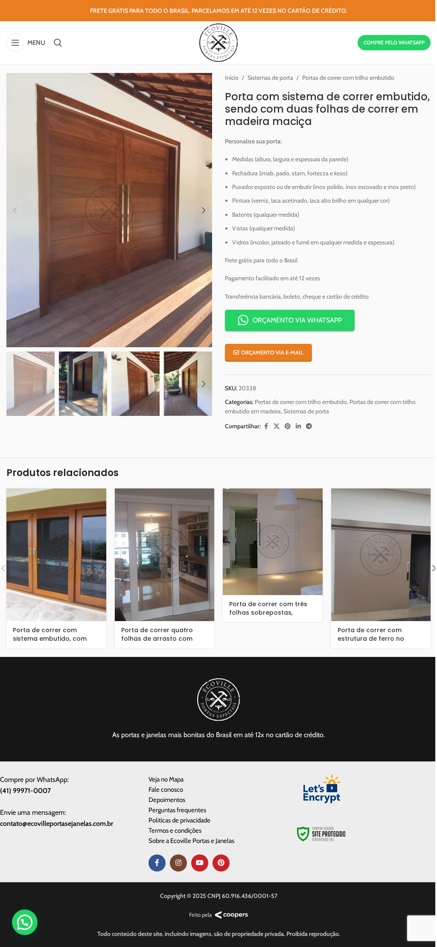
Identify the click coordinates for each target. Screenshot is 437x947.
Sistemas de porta (270, 77)
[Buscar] (58, 42)
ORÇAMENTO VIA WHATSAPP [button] (297, 320)
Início (232, 77)
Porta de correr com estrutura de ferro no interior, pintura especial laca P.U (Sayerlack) (376, 642)
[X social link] (276, 426)
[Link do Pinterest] (287, 426)
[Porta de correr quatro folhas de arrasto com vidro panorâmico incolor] (165, 555)
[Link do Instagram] (178, 862)
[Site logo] (218, 42)
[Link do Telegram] (309, 426)
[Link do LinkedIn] (298, 426)
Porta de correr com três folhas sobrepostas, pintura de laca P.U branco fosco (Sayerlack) (271, 616)
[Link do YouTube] (199, 862)
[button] (14, 210)
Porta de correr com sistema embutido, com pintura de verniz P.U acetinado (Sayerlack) (50, 642)
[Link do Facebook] (266, 426)
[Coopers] (231, 915)
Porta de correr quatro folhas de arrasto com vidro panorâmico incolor (161, 638)
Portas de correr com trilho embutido (348, 77)
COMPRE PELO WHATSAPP (394, 42)
